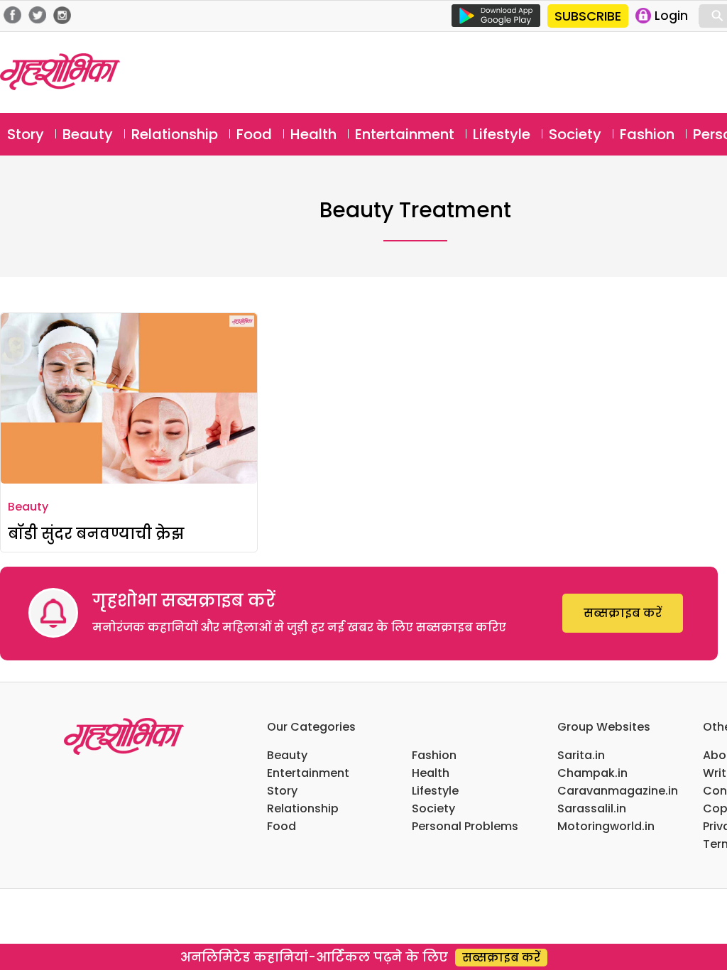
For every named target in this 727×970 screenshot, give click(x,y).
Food (254, 134)
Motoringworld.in (606, 826)
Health (313, 134)
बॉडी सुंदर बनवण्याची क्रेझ (96, 533)
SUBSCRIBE (587, 16)
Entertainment (404, 134)
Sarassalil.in (591, 808)
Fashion (647, 134)
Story (25, 134)
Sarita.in (581, 755)
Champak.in (592, 773)
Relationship (174, 134)
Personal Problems (465, 826)
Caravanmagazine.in (617, 791)
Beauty (87, 134)
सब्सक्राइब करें (623, 613)
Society (575, 134)
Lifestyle (501, 134)
